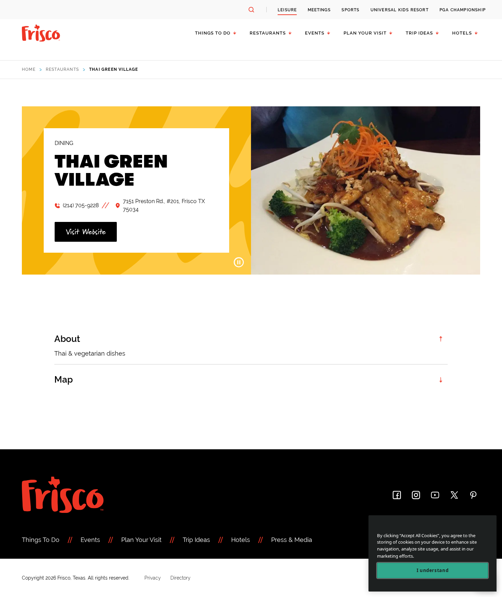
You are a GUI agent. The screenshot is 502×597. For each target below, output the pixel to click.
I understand (433, 570)
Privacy (152, 578)
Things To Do (40, 539)
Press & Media (291, 539)
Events (314, 33)
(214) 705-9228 (81, 205)
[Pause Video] (239, 262)
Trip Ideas (419, 33)
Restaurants (268, 33)
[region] (432, 553)
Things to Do (213, 33)
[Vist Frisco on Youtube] (435, 495)
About (67, 339)
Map (63, 379)
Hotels (462, 33)
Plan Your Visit (365, 33)
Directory (180, 578)
